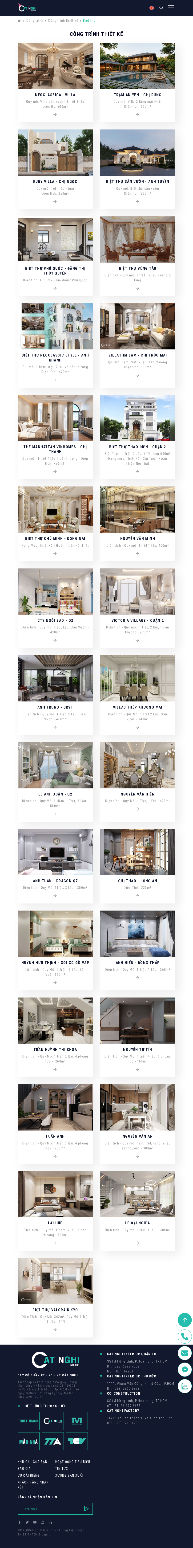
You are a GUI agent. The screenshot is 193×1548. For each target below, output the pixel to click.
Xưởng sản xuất (69, 1475)
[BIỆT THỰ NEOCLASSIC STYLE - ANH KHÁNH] (55, 380)
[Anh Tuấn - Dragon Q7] (55, 896)
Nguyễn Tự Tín (137, 1049)
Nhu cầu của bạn (32, 1462)
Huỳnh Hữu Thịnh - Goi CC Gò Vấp (55, 962)
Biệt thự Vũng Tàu (138, 268)
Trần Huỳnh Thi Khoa (55, 1049)
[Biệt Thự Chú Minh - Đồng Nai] (55, 554)
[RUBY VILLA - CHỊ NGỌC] (55, 202)
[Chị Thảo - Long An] (138, 896)
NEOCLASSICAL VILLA (55, 95)
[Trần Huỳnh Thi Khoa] (55, 1070)
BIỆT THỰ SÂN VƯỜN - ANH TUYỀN (137, 181)
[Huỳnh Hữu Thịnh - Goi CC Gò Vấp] (55, 983)
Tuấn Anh (55, 1136)
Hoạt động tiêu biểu (72, 1462)
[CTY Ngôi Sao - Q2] (55, 641)
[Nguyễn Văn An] (138, 1157)
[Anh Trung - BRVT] (55, 727)
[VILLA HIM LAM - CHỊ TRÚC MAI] (138, 375)
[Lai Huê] (55, 1243)
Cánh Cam (50, 1538)
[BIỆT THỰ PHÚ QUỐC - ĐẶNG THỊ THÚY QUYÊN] (55, 288)
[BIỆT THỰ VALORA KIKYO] (55, 1330)
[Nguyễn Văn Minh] (138, 554)
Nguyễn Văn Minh (137, 538)
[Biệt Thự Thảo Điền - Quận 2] (138, 472)
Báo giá (24, 1469)
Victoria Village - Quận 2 (138, 620)
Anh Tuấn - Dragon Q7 (55, 881)
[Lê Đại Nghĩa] (138, 1243)
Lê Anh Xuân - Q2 (55, 794)
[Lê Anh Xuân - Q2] (55, 814)
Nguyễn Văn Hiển (138, 794)
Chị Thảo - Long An (137, 881)
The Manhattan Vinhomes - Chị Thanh (55, 449)
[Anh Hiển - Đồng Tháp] (138, 978)
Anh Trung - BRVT (55, 707)
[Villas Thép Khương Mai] (138, 727)
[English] (151, 8)
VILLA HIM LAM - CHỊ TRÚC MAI (138, 355)
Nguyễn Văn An (138, 1136)
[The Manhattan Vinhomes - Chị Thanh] (55, 472)
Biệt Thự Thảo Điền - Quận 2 (137, 447)
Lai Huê (55, 1223)
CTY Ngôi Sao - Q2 (55, 620)
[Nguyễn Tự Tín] (138, 1070)
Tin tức (61, 1469)
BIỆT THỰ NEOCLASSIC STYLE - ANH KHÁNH (55, 357)
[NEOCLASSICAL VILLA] (55, 115)
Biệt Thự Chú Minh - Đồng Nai (55, 538)
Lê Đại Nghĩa (137, 1223)
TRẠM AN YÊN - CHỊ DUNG (138, 95)
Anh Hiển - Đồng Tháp (138, 962)
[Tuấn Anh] (55, 1157)
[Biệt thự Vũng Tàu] (138, 288)
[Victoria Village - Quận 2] (138, 641)
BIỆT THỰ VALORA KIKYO (55, 1310)
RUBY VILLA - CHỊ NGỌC (55, 181)
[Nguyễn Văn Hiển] (138, 809)
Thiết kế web (27, 1538)
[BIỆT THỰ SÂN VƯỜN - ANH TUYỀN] (138, 202)
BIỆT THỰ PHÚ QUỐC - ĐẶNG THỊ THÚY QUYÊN (55, 270)
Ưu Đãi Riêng (29, 1475)
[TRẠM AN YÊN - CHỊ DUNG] (138, 115)
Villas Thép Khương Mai (137, 707)
